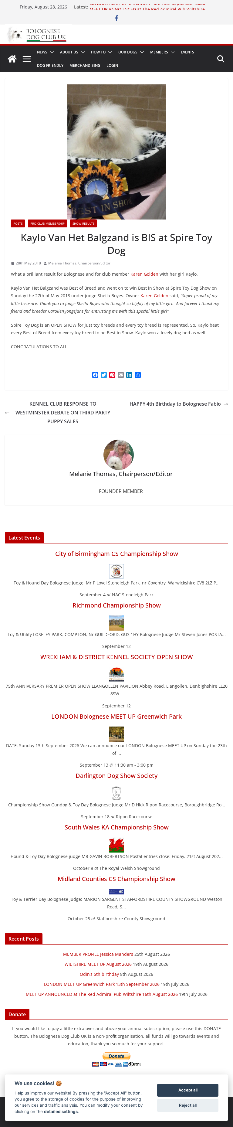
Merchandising (84, 65)
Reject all (188, 1105)
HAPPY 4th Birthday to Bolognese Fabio (175, 403)
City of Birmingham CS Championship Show (116, 554)
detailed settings (61, 1111)
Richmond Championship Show (117, 605)
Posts (17, 223)
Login (112, 65)
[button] (50, 52)
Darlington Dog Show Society (116, 775)
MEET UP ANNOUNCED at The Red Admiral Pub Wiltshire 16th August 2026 (102, 994)
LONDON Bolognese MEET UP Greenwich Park (116, 716)
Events (187, 52)
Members (159, 52)
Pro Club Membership (47, 223)
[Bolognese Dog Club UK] (12, 59)
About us (69, 52)
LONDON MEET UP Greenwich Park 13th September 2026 (147, 7)
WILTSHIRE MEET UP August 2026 (98, 964)
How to (98, 52)
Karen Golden (144, 274)
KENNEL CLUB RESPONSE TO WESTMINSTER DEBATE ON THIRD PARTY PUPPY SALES (62, 412)
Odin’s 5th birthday (99, 974)
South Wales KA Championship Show (117, 827)
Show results (83, 223)
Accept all (188, 1090)
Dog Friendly (50, 65)
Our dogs (127, 52)
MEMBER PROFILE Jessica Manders (98, 954)
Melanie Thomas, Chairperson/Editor (79, 263)
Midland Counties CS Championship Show (116, 879)
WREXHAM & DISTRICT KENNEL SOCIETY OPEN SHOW (116, 657)
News (42, 52)
